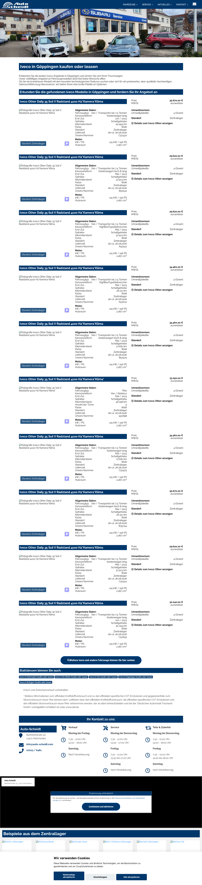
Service (146, 4)
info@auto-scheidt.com (39, 744)
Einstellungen (100, 877)
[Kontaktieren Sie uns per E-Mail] (194, 4)
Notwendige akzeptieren (69, 875)
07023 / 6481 (34, 750)
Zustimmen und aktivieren (101, 806)
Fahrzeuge (129, 4)
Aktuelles (164, 4)
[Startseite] (15, 5)
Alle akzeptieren (131, 877)
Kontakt (181, 4)
